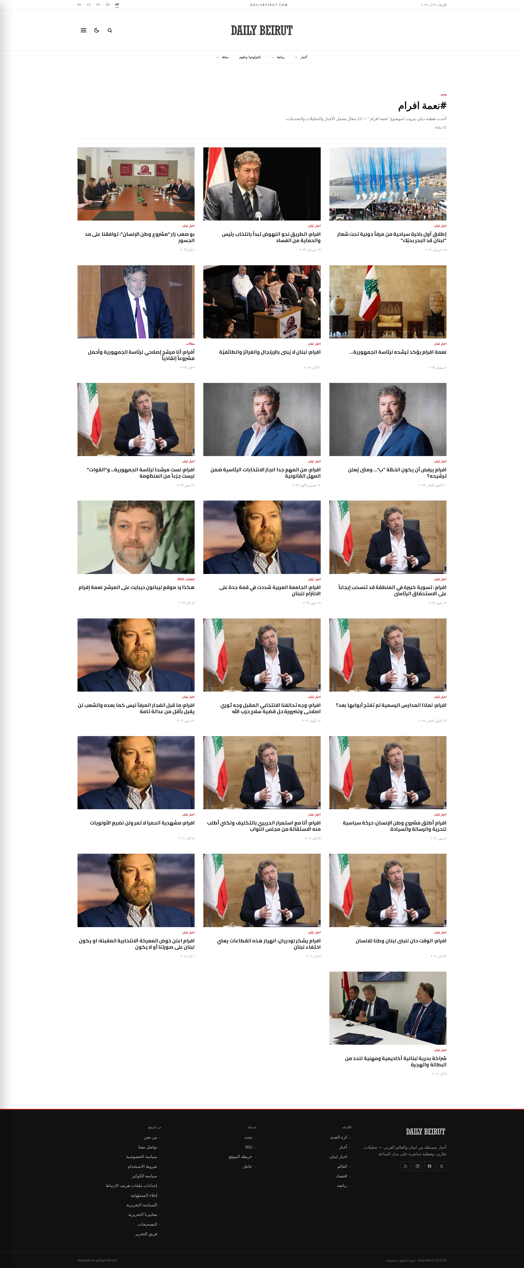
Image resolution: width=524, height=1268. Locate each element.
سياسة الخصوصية (144, 1156)
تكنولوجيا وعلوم (250, 57)
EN (108, 5)
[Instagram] (417, 1166)
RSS (251, 1147)
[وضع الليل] (97, 30)
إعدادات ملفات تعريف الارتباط (134, 1185)
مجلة (225, 57)
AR (117, 4)
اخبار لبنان (340, 1156)
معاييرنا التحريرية (145, 1214)
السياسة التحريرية (144, 1204)
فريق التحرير (148, 1233)
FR (98, 5)
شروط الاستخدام (145, 1166)
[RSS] (405, 1166)
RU (79, 5)
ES (89, 5)
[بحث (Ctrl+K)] (110, 30)
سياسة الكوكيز (147, 1175)
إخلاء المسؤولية (146, 1195)
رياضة (281, 57)
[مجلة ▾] (216, 57)
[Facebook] (429, 1166)
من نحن (153, 1137)
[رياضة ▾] (271, 57)
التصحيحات (150, 1224)
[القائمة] (84, 30)
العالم (344, 1166)
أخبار (303, 57)
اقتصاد (344, 1175)
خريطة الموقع (243, 1156)
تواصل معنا (150, 1147)
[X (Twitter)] (441, 1166)
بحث (250, 1137)
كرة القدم (341, 1137)
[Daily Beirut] (262, 30)
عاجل (250, 1166)
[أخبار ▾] (294, 57)
